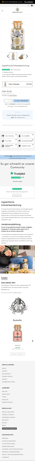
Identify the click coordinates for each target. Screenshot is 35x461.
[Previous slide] (1, 193)
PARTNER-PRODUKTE (7, 402)
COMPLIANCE (5, 457)
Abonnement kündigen (8, 417)
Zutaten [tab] (4, 277)
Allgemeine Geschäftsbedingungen (12, 449)
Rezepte (4, 368)
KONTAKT (4, 423)
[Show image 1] (13, 56)
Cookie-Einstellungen (8, 444)
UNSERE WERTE (6, 394)
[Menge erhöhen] (11, 100)
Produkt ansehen (17, 354)
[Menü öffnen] (2, 10)
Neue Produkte (6, 374)
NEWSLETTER (5, 420)
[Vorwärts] (27, 56)
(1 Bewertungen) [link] (17, 69)
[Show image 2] (22, 56)
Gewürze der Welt (7, 376)
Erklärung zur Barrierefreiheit (11, 452)
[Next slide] (33, 193)
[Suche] (28, 5)
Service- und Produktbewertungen (12, 454)
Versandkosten (13, 95)
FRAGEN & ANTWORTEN (8, 412)
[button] (9, 136)
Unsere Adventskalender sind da (14, 2)
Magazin (4, 379)
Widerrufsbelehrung (8, 446)
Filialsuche (5, 399)
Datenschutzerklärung (9, 441)
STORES (4, 397)
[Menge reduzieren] (5, 100)
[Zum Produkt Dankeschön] (17, 333)
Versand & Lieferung (8, 414)
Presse (4, 425)
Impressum (5, 438)
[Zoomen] (30, 48)
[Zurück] (8, 56)
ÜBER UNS (4, 391)
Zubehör (4, 371)
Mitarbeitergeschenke (8, 382)
